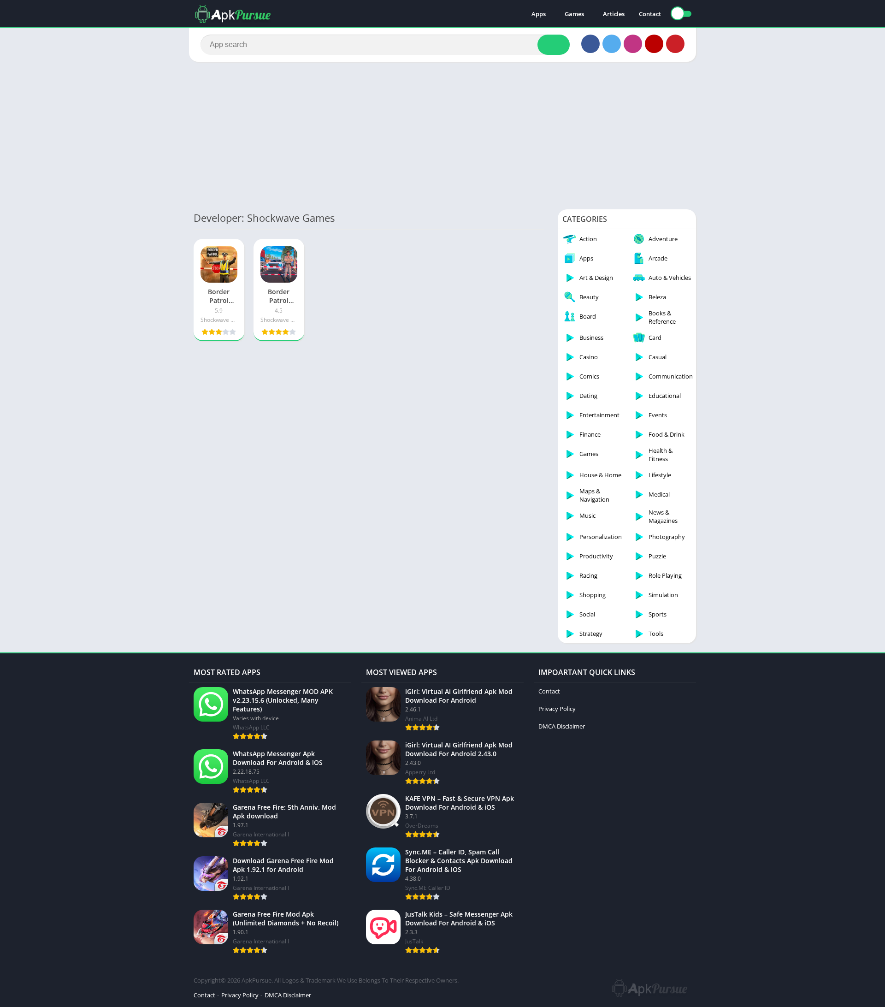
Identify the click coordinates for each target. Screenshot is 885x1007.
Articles (614, 14)
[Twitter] (611, 44)
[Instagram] (633, 44)
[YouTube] (654, 44)
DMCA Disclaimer (561, 726)
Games (574, 14)
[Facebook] (590, 44)
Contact (650, 14)
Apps (538, 14)
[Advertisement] (442, 135)
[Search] (553, 45)
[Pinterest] (675, 44)
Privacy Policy (557, 709)
